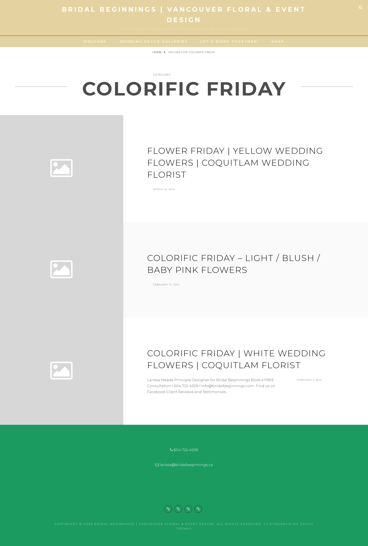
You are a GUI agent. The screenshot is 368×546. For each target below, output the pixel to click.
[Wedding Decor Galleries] (178, 509)
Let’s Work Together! (229, 41)
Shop (277, 41)
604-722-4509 (186, 450)
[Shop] (198, 509)
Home (157, 52)
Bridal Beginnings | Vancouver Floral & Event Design (154, 524)
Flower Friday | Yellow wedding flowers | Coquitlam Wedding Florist (235, 162)
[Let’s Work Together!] (188, 509)
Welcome (95, 41)
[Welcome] (168, 509)
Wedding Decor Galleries (154, 41)
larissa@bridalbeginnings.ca (186, 465)
